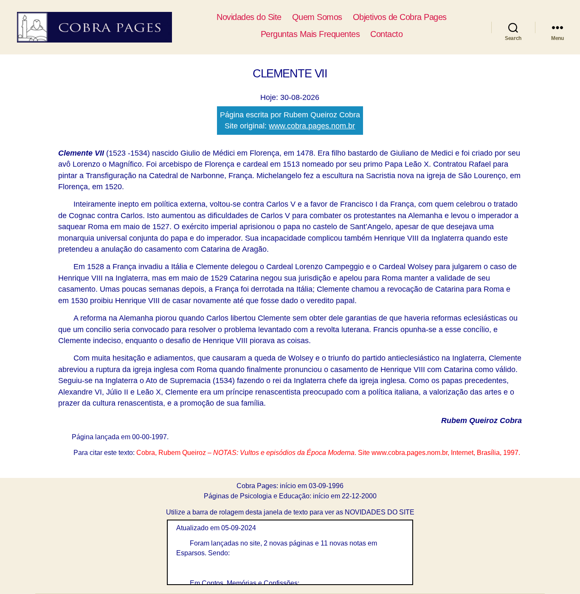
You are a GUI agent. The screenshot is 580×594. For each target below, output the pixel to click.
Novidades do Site (249, 17)
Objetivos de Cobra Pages (400, 17)
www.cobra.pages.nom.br (312, 126)
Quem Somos (317, 17)
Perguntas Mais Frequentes (310, 34)
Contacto (386, 34)
